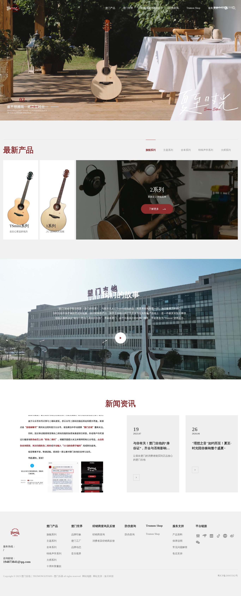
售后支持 (177, 553)
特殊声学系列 (205, 150)
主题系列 (168, 150)
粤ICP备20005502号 (228, 575)
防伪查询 (174, 8)
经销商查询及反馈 (151, 8)
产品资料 (177, 534)
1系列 (51, 226)
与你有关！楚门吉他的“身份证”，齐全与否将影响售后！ (151, 446)
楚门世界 (128, 8)
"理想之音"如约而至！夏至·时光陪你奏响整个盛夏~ (44, 485)
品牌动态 (76, 547)
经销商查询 (98, 534)
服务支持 (213, 8)
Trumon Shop (193, 8)
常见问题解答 (180, 547)
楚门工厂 (76, 540)
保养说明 (177, 540)
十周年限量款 (54, 566)
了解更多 (154, 208)
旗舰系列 (151, 150)
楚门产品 (110, 8)
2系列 (157, 189)
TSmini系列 (19, 226)
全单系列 (186, 150)
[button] (104, 485)
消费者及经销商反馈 (103, 540)
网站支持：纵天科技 (103, 576)
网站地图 (86, 576)
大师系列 (226, 150)
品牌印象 (76, 534)
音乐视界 (76, 553)
